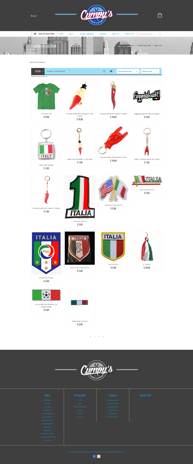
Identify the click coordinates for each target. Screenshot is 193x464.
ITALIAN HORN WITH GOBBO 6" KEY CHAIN (79, 115)
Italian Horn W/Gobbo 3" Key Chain (79, 159)
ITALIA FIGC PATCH (46, 278)
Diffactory (120, 452)
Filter (38, 71)
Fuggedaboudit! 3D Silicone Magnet (147, 114)
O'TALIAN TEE (46, 114)
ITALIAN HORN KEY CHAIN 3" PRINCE (46, 208)
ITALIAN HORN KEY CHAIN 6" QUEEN (113, 114)
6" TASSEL (147, 264)
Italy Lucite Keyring (46, 165)
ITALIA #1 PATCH (79, 221)
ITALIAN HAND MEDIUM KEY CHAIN (113, 157)
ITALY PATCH (113, 264)
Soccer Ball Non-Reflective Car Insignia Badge (46, 305)
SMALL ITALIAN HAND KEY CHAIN (146, 159)
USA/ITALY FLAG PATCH (113, 205)
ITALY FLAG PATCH (147, 190)
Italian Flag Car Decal (79, 321)
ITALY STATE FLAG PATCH (79, 268)
